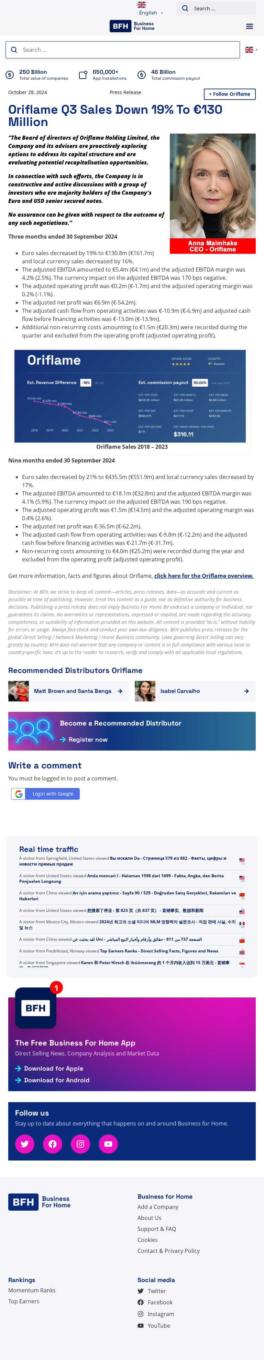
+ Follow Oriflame (229, 94)
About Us (150, 1218)
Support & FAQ (157, 1229)
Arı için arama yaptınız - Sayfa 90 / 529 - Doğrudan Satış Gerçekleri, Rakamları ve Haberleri (127, 896)
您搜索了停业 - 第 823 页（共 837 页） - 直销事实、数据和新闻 (145, 910)
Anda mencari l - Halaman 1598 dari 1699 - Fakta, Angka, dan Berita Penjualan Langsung (121, 878)
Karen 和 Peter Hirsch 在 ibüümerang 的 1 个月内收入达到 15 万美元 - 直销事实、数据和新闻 (124, 965)
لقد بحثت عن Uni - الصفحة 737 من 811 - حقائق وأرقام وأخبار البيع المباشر (137, 939)
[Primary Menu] (249, 26)
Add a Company (158, 1207)
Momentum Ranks (32, 1290)
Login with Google (53, 793)
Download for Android (57, 1080)
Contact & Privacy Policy (169, 1251)
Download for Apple (53, 1068)
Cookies (148, 1240)
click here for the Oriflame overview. (204, 576)
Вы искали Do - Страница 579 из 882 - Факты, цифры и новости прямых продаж (123, 861)
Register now (88, 739)
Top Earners (24, 1301)
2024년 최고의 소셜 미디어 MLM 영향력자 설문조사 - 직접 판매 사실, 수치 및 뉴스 (127, 924)
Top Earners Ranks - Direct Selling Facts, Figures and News (159, 951)
